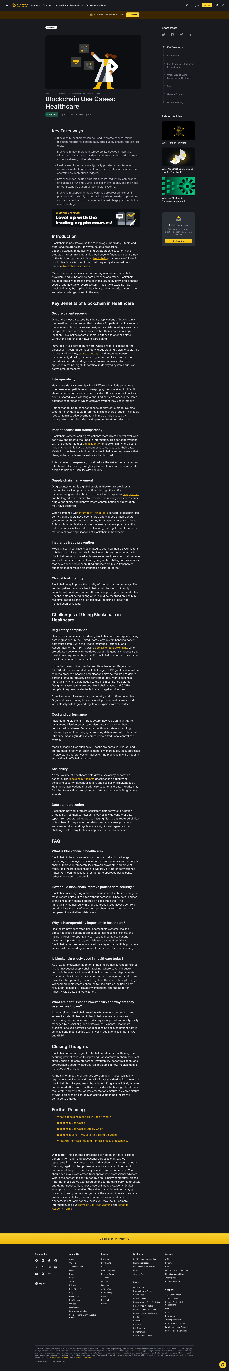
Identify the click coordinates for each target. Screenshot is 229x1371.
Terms (72, 1281)
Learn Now (132, 14)
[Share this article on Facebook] (172, 34)
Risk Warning (74, 1300)
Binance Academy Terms (83, 1357)
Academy (105, 1278)
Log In (196, 5)
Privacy (72, 1285)
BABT (103, 1296)
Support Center (172, 1298)
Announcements (76, 1266)
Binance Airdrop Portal (175, 1323)
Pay (103, 1266)
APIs (167, 1312)
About (71, 1259)
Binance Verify (171, 1316)
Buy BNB (137, 1321)
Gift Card (105, 1281)
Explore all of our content (112, 1238)
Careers (72, 1263)
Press (71, 1274)
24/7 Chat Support (173, 1295)
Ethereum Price (139, 1298)
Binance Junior (107, 1274)
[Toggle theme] (223, 5)
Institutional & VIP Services (144, 1266)
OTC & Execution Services (176, 1270)
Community (74, 1296)
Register (207, 5)
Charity (104, 1304)
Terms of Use (55, 1357)
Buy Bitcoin (138, 1317)
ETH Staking (106, 1292)
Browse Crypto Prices (142, 1291)
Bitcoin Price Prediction (143, 1306)
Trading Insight (171, 1278)
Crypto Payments (108, 1270)
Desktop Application (78, 1311)
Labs (135, 1270)
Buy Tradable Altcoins (142, 1335)
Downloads (74, 1307)
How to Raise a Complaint (176, 1331)
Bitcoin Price (138, 1295)
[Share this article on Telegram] (181, 34)
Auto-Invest (106, 1289)
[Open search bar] (186, 5)
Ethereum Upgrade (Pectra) (145, 1313)
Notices (72, 1304)
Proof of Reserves (173, 1281)
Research (105, 1300)
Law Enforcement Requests (177, 1327)
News (71, 1270)
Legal (71, 1278)
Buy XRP (137, 1324)
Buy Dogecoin (139, 1328)
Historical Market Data (174, 1274)
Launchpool (106, 1285)
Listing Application (141, 1263)
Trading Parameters (173, 1319)
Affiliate (168, 1259)
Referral (168, 1263)
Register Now (178, 241)
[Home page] (20, 5)
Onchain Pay (138, 1274)
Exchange (105, 1259)
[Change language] (217, 5)
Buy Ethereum (139, 1332)
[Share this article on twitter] (163, 34)
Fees (167, 1308)
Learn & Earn (138, 1287)
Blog (71, 1292)
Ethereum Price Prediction (144, 1309)
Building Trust (75, 1289)
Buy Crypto (106, 1263)
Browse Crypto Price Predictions (147, 1302)
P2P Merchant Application (144, 1259)
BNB (167, 1266)
